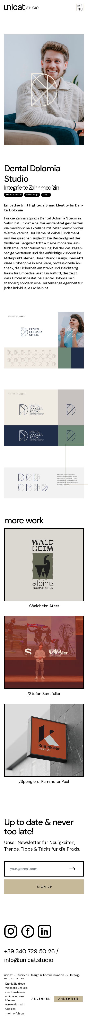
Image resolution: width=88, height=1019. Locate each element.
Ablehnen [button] (41, 998)
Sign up (44, 887)
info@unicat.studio (28, 960)
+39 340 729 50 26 (29, 951)
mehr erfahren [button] (15, 1013)
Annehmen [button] (68, 998)
